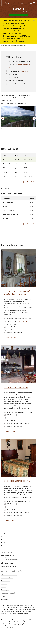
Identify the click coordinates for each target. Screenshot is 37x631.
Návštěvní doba (5, 581)
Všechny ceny (25, 71)
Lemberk (18, 9)
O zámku (3, 596)
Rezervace (4, 584)
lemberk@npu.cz (11, 566)
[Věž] (17, 116)
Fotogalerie (4, 599)
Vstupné (3, 587)
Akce (2, 537)
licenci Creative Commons (13, 607)
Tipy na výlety (5, 590)
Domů (3, 534)
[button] (3, 118)
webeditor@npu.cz (6, 626)
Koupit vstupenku (24, 321)
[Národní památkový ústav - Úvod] (8, 3)
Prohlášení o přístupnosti (19, 620)
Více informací (11, 338)
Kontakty (3, 549)
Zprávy (3, 540)
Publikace (4, 543)
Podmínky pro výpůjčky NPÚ (17, 624)
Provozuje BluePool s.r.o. (8, 628)
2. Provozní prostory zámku (16, 387)
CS (22, 3)
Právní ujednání (6, 620)
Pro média (4, 546)
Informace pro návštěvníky (9, 575)
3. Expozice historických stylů (17, 481)
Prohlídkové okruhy (7, 578)
